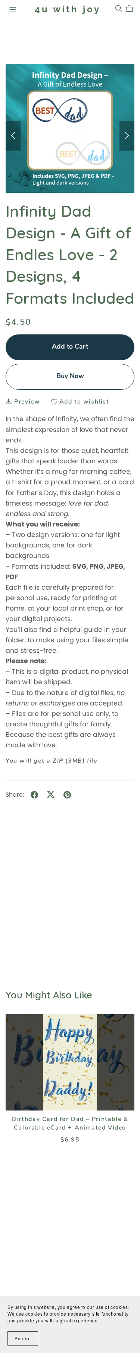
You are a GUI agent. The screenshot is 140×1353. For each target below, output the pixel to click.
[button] (13, 136)
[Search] (118, 8)
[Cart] (132, 8)
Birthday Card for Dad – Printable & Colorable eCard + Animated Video (70, 1123)
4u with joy (68, 9)
